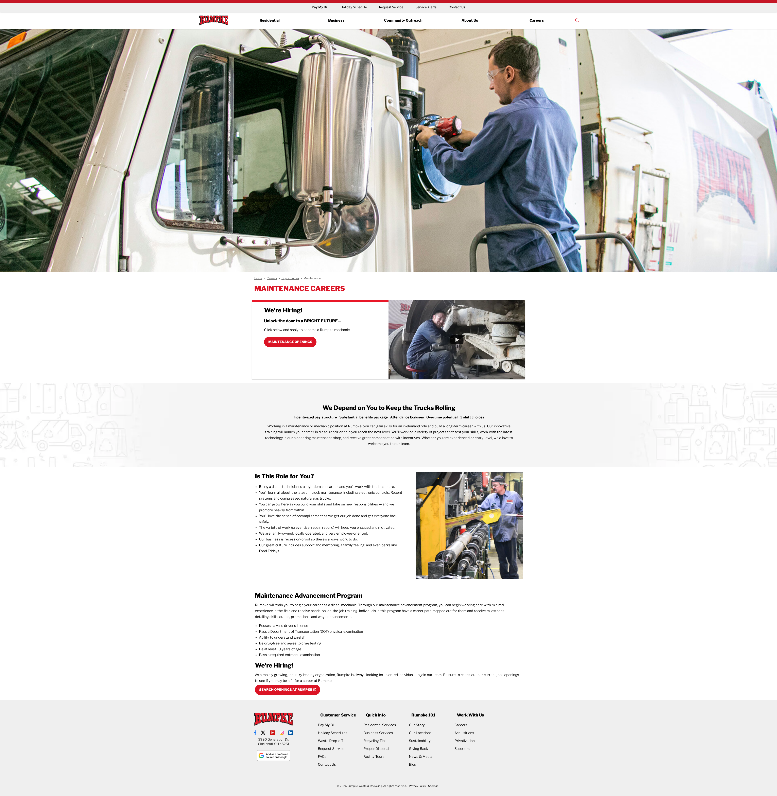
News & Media (420, 757)
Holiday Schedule (354, 7)
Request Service (391, 7)
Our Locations (420, 733)
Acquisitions (464, 733)
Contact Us (457, 7)
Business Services (378, 733)
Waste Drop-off (330, 741)
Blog (412, 764)
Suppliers (462, 749)
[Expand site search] (577, 20)
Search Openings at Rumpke (285, 690)
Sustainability (420, 741)
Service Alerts (425, 7)
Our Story (417, 725)
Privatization (464, 741)
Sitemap (433, 786)
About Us (470, 20)
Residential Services (379, 725)
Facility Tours (373, 757)
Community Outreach (403, 20)
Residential (270, 20)
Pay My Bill (320, 7)
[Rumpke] (213, 20)
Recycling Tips (374, 741)
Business (336, 20)
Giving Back (418, 749)
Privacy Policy (417, 786)
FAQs (322, 757)
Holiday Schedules (332, 733)
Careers (537, 20)
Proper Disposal (376, 749)
